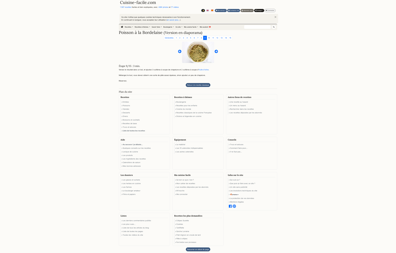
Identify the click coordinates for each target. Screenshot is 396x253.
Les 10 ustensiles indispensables (189, 148)
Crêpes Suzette (182, 221)
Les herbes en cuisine (132, 183)
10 (209, 38)
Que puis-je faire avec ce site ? (242, 183)
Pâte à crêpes (181, 239)
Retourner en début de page (198, 249)
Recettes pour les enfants (186, 105)
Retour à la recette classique (198, 85)
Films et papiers (129, 194)
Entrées (126, 102)
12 (217, 38)
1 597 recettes (125, 7)
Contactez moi (234, 10)
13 (222, 38)
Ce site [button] (178, 27)
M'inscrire (180, 191)
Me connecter (182, 194)
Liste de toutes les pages (133, 231)
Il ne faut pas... (236, 152)
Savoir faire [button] (156, 27)
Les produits (128, 155)
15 (230, 38)
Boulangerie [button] (168, 27)
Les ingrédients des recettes (134, 159)
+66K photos (163, 7)
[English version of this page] (207, 10)
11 (213, 38)
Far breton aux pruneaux (186, 242)
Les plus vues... (129, 224)
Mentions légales (237, 202)
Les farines (127, 187)
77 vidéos (175, 7)
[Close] (275, 17)
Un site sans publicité (238, 187)
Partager (259, 10)
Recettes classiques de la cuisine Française (194, 113)
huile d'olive (204, 70)
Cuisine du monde (183, 109)
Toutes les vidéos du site (133, 235)
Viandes (126, 109)
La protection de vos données (242, 198)
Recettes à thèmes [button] (142, 27)
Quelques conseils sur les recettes (137, 148)
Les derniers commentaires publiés (137, 221)
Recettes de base (130, 123)
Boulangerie (181, 102)
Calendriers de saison (131, 162)
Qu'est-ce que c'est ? (185, 180)
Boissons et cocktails (131, 120)
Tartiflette (180, 228)
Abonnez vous (248, 10)
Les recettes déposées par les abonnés (246, 113)
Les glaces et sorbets (131, 180)
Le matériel (180, 144)
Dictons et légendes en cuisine (188, 116)
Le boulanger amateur (131, 191)
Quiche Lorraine (182, 231)
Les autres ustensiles (185, 152)
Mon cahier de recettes (185, 183)
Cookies (179, 224)
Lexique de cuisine (130, 152)
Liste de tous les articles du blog (136, 228)
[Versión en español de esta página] (212, 10)
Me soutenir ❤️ (205, 27)
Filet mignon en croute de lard (188, 235)
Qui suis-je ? (221, 10)
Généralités (169, 38)
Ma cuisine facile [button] (190, 27)
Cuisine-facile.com (138, 2)
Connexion (270, 10)
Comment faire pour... (239, 148)
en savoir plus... (173, 20)
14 (226, 38)
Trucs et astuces (129, 127)
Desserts (126, 113)
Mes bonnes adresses (132, 166)
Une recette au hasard (239, 102)
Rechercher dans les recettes (242, 109)
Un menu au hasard (238, 105)
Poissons (126, 105)
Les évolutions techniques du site (243, 191)
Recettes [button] (128, 27)
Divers (125, 116)
